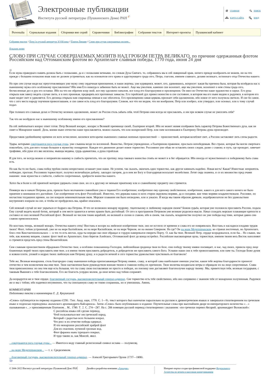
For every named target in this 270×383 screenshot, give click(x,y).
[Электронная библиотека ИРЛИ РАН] (23, 14)
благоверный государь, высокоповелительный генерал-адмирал (87, 279)
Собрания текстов (18, 41)
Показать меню (17, 48)
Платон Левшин (79, 41)
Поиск (257, 10)
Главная (234, 10)
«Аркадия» (123, 368)
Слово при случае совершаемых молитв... (109, 41)
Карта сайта (237, 17)
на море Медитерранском (196, 229)
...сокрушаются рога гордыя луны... (30, 343)
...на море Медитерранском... (26, 350)
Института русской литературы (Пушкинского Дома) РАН (82, 17)
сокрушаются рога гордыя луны (49, 144)
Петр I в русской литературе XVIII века (49, 41)
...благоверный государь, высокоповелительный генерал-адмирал (48, 357)
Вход (256, 17)
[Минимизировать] (10, 70)
